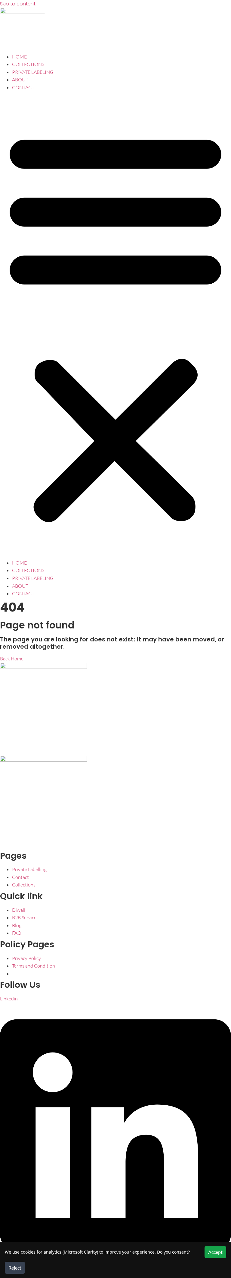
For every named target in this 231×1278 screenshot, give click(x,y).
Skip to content (17, 3)
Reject (14, 1267)
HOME (19, 57)
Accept (215, 1252)
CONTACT (23, 87)
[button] (115, 325)
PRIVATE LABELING (33, 72)
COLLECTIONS (28, 64)
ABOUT (20, 80)
